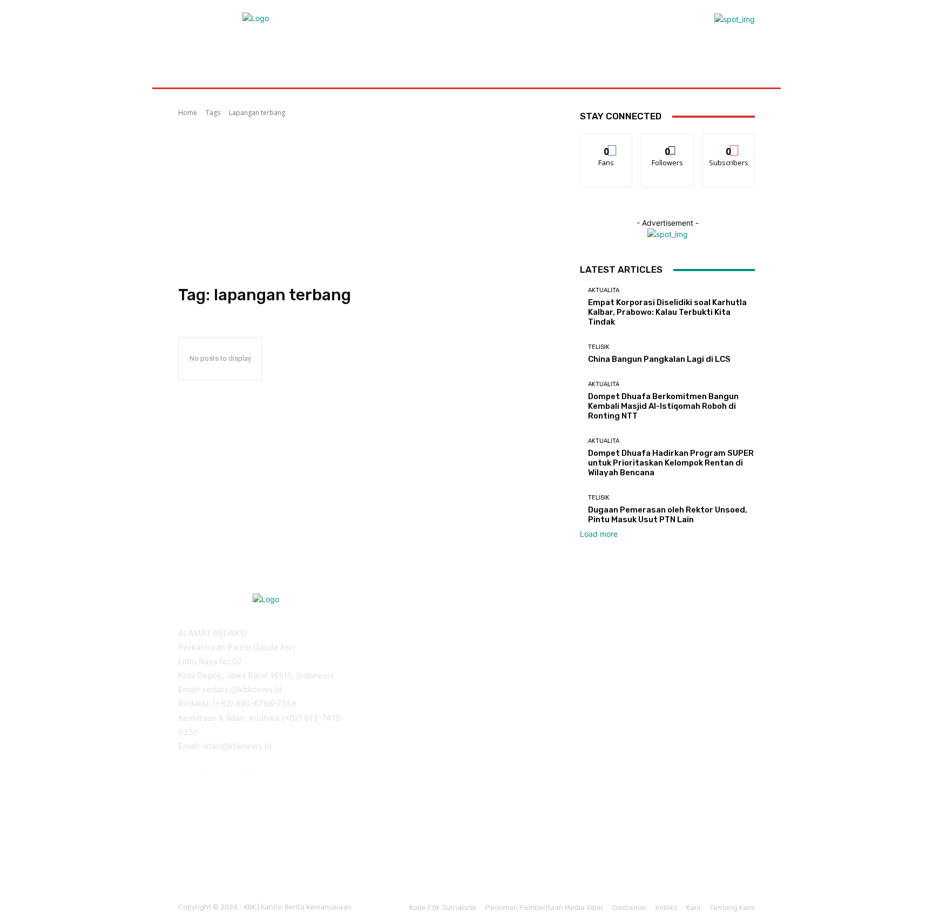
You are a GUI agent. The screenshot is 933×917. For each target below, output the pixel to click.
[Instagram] (213, 772)
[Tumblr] (264, 772)
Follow (667, 142)
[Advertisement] (366, 201)
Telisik (599, 347)
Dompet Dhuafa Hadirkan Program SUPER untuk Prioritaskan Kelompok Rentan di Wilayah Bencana (671, 462)
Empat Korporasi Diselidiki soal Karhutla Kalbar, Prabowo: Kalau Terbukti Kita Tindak (667, 312)
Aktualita (603, 290)
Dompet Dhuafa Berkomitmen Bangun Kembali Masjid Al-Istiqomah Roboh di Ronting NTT (663, 406)
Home (187, 112)
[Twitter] (290, 772)
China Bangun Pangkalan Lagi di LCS (659, 359)
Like (606, 142)
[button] (742, 62)
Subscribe (729, 142)
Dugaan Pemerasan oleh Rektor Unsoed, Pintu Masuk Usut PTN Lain (667, 514)
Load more (599, 533)
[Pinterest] (238, 772)
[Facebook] (187, 772)
